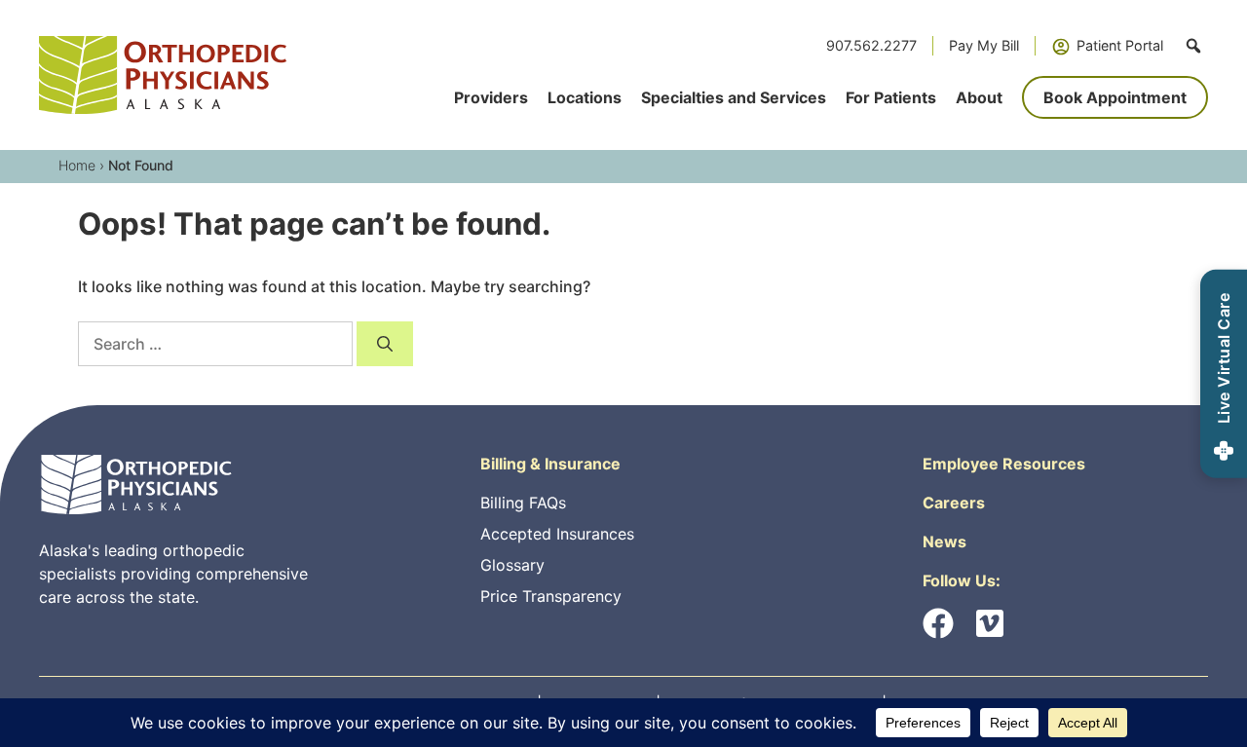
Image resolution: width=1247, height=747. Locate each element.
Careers (954, 502)
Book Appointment (1115, 97)
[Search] (385, 343)
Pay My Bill (984, 45)
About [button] (979, 97)
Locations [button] (585, 97)
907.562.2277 (871, 45)
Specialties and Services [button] (733, 97)
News (944, 541)
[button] (1193, 45)
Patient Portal (1120, 45)
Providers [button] (491, 97)
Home (76, 165)
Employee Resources (1004, 463)
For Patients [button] (891, 97)
